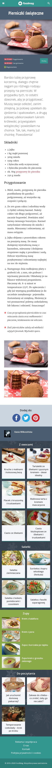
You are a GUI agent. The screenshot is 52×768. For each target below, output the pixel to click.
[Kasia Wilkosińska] (7, 433)
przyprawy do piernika (28, 171)
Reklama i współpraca (26, 741)
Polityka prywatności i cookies (26, 752)
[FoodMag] (26, 3)
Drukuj (44, 61)
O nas (26, 745)
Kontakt (26, 749)
